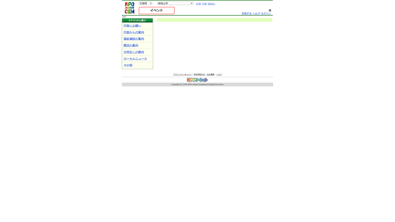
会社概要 (210, 74)
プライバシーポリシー (182, 74)
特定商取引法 (199, 74)
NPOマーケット (129, 8)
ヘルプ (219, 74)
